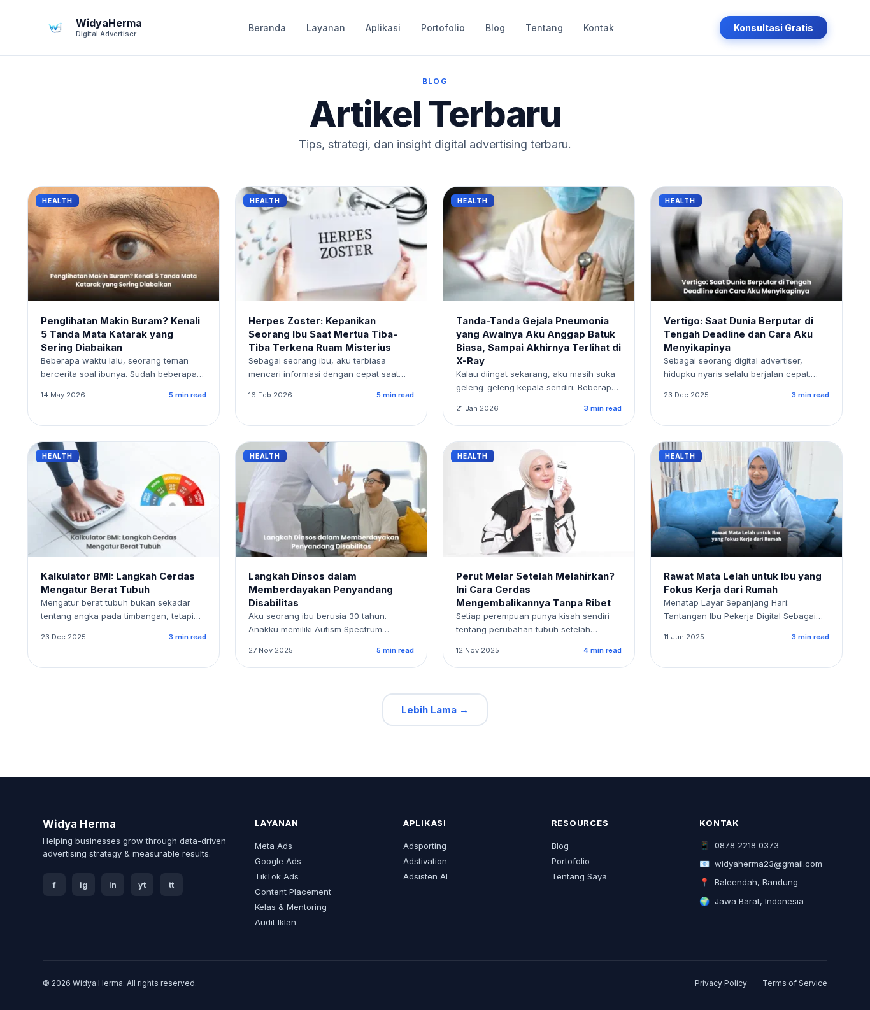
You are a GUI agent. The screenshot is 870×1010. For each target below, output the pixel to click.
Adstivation (425, 861)
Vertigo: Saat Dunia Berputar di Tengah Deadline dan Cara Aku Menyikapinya (738, 334)
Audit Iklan (275, 922)
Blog (495, 27)
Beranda (267, 27)
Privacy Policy (721, 983)
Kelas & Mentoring (291, 907)
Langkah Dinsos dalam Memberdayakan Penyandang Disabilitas (320, 589)
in (113, 885)
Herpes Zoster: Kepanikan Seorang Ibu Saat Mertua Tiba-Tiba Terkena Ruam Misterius (322, 334)
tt (171, 885)
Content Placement (293, 891)
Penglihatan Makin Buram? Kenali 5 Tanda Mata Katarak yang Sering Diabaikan (120, 334)
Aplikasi (383, 27)
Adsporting (424, 846)
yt (142, 885)
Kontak (598, 27)
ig (84, 885)
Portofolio (443, 27)
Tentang (544, 27)
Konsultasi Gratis (773, 27)
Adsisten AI (425, 876)
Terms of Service (794, 983)
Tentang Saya (579, 876)
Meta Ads (273, 846)
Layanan (325, 27)
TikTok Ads (277, 876)
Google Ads (278, 861)
